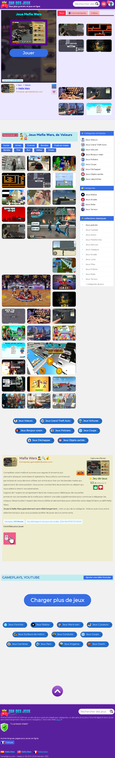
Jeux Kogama (71, 644)
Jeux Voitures (92, 150)
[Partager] (54, 86)
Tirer (18, 150)
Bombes (44, 145)
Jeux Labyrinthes (93, 179)
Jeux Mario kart (71, 624)
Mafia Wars (43, 752)
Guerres (31, 145)
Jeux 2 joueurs (100, 624)
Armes (18, 145)
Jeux (61, 13)
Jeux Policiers (92, 159)
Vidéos (94, 13)
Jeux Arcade (91, 200)
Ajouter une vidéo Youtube (98, 577)
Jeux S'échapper (93, 169)
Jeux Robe (90, 204)
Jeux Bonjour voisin (94, 155)
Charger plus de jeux (57, 600)
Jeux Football (92, 230)
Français (9, 742)
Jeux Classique (92, 250)
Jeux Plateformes (94, 240)
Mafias (39, 150)
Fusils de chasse (61, 145)
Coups (51, 150)
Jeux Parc (46, 644)
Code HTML (84, 473)
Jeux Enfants (91, 269)
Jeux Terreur (92, 209)
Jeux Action (91, 235)
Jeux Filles (90, 264)
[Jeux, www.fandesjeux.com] (16, 4)
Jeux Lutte (91, 259)
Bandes (6, 150)
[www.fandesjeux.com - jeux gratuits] (16, 713)
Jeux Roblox (91, 195)
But (28, 150)
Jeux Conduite (65, 634)
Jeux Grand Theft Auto (96, 145)
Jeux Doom (98, 644)
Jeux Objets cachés (94, 174)
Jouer (28, 52)
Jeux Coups (91, 164)
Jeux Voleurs (91, 140)
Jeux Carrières (20, 644)
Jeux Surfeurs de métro (31, 634)
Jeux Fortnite (15, 624)
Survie (6, 145)
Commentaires (77, 13)
